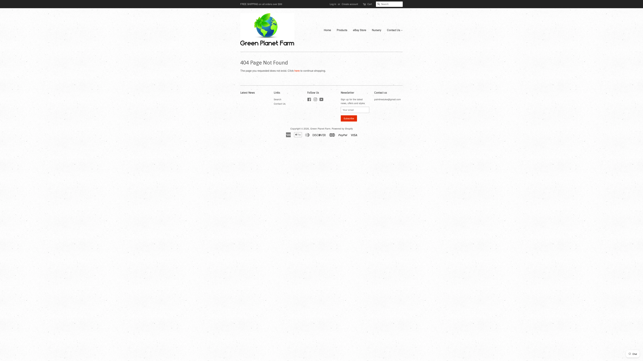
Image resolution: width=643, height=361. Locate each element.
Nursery (376, 30)
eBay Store (359, 30)
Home (327, 30)
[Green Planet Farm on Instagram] (315, 100)
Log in (333, 4)
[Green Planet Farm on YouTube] (321, 100)
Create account (350, 4)
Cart (369, 4)
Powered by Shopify (342, 128)
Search (277, 99)
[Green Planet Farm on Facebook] (309, 100)
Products (342, 30)
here (297, 71)
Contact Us (394, 30)
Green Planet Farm (320, 128)
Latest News (247, 92)
